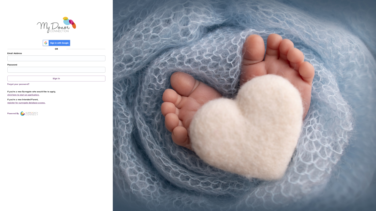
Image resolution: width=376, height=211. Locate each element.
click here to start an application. (23, 94)
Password (12, 64)
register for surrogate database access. (26, 102)
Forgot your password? (18, 84)
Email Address (14, 53)
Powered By (13, 113)
